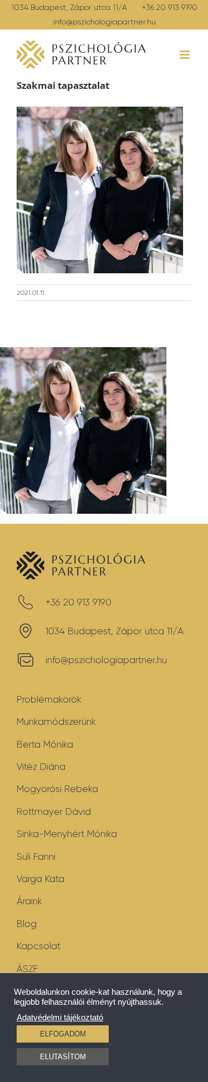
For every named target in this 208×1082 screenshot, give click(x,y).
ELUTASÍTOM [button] (63, 1057)
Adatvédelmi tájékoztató (60, 1017)
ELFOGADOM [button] (63, 1034)
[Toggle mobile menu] (185, 55)
